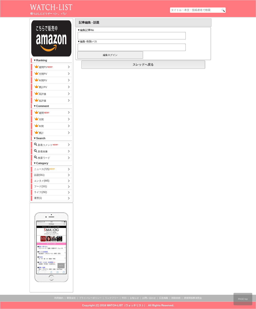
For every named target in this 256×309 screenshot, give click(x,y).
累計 (41, 133)
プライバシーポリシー (90, 298)
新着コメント (44, 145)
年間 (41, 126)
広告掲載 (163, 298)
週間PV (43, 67)
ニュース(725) (41, 169)
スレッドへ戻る (143, 64)
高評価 (42, 94)
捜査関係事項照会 (193, 298)
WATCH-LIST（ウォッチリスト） (127, 305)
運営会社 (71, 298)
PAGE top (243, 299)
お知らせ (134, 298)
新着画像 (42, 151)
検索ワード (43, 157)
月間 (41, 119)
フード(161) (40, 186)
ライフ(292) (40, 192)
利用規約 (58, 298)
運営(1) (38, 198)
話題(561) (39, 175)
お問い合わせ (149, 298)
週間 (41, 112)
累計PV (43, 87)
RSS (124, 298)
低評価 (42, 100)
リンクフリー (111, 298)
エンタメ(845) (41, 180)
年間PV (43, 80)
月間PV (43, 74)
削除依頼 (175, 298)
